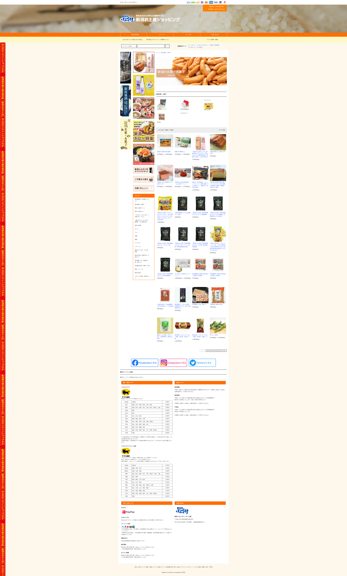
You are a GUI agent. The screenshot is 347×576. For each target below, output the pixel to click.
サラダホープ (191, 47)
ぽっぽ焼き (200, 47)
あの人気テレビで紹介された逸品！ (133, 39)
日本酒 (211, 45)
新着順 (171, 130)
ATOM (211, 567)
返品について (161, 567)
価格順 (167, 130)
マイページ (162, 34)
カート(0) (188, 34)
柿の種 (159, 122)
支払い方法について (139, 567)
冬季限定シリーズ (161, 109)
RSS (207, 567)
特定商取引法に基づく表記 (173, 567)
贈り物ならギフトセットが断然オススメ (157, 39)
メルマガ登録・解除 (212, 39)
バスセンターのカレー (202, 45)
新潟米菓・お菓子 (166, 52)
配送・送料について (151, 567)
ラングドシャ (207, 100)
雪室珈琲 (216, 45)
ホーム (158, 52)
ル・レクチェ (191, 45)
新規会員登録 (135, 34)
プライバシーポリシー (187, 567)
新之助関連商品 (185, 109)
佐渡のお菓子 (207, 109)
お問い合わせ (215, 34)
